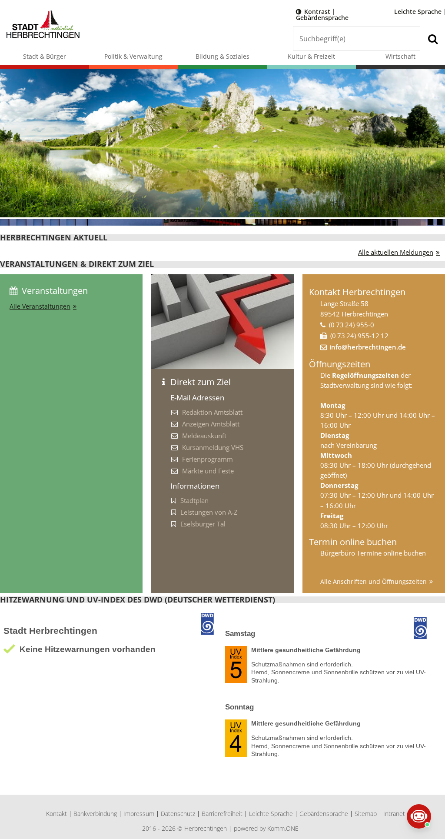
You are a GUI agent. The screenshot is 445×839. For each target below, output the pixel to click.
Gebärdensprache (322, 17)
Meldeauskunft (204, 435)
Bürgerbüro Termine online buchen (373, 553)
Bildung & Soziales (222, 56)
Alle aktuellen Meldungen (395, 252)
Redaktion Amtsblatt (212, 412)
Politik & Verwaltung (133, 56)
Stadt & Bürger (44, 56)
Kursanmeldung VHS (212, 447)
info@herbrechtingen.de (367, 347)
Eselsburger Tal (203, 523)
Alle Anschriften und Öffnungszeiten (373, 581)
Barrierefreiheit (222, 813)
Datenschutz (178, 813)
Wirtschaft (400, 56)
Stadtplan (194, 500)
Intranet (394, 813)
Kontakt (56, 813)
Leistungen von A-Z (209, 512)
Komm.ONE (283, 828)
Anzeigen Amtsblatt (210, 424)
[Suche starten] (432, 38)
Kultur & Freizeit (311, 56)
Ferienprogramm (207, 459)
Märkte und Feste (208, 470)
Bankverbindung (95, 813)
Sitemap (366, 813)
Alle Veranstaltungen (40, 306)
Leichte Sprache (418, 11)
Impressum (138, 813)
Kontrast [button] (317, 11)
